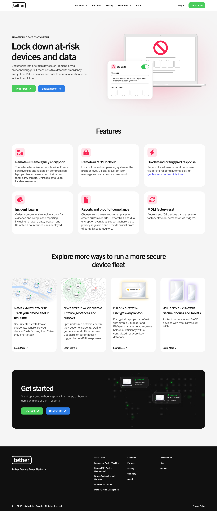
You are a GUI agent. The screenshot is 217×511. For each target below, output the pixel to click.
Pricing (130, 468)
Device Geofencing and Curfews (104, 477)
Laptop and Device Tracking (106, 463)
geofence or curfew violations (165, 174)
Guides (163, 468)
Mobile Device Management (106, 489)
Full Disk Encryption (103, 484)
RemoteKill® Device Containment (103, 469)
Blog (162, 463)
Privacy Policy (198, 506)
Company (131, 473)
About (130, 479)
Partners (131, 463)
